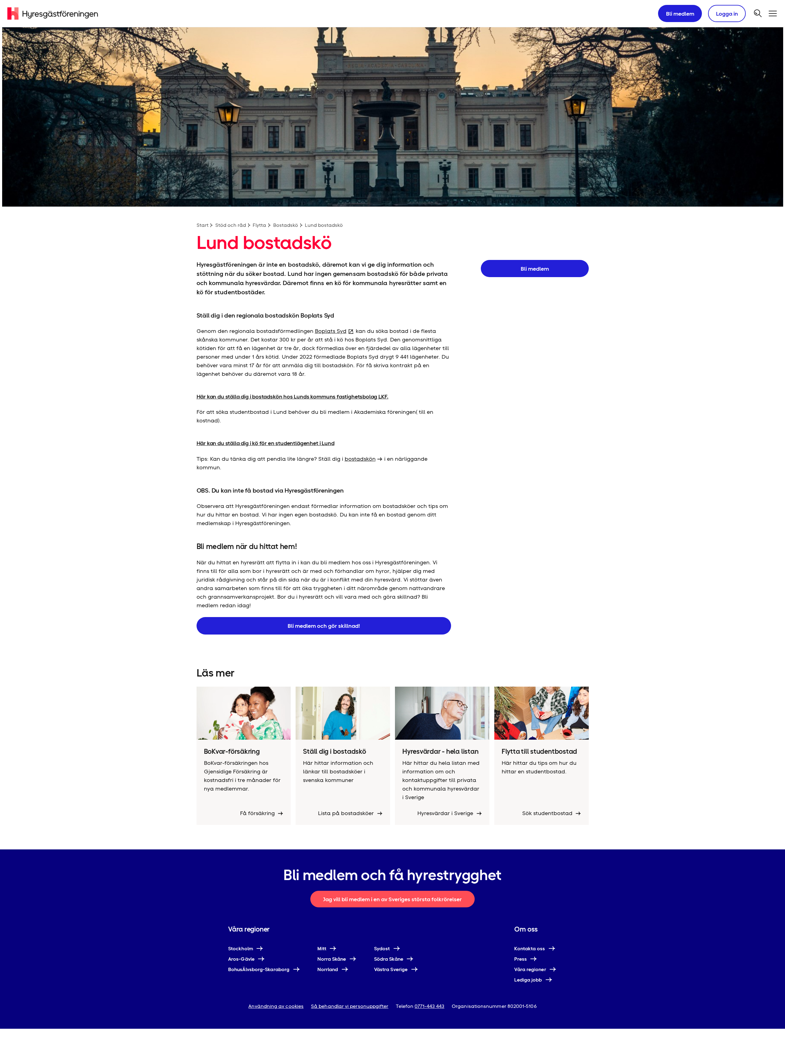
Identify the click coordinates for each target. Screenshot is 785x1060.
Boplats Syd (331, 330)
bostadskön (360, 458)
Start (203, 225)
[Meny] (772, 13)
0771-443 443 (429, 1006)
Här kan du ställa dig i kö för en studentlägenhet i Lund (266, 443)
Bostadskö (285, 225)
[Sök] (758, 13)
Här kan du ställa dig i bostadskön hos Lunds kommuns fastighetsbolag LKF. (293, 396)
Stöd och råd (230, 225)
